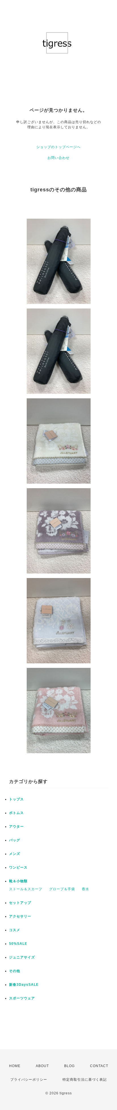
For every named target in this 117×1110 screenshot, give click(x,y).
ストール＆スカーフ (25, 889)
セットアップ (20, 903)
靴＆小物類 (18, 881)
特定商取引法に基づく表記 (84, 1080)
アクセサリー (20, 916)
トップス (16, 799)
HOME (14, 1066)
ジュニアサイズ (22, 957)
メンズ (14, 854)
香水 (85, 889)
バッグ (14, 840)
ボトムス (16, 813)
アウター (16, 827)
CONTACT (99, 1066)
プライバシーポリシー (28, 1080)
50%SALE (18, 944)
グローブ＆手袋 (62, 889)
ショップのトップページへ (58, 147)
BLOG (69, 1066)
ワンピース (18, 867)
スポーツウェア (22, 998)
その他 (14, 971)
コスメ (14, 930)
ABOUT (42, 1066)
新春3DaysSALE (24, 985)
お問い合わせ (58, 158)
